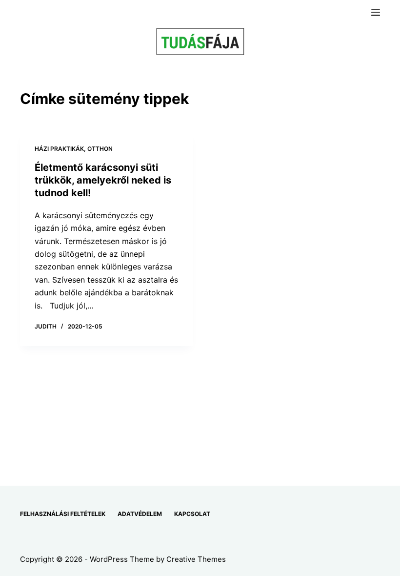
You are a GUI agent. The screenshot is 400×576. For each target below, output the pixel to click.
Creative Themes (196, 559)
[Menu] (375, 12)
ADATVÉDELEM (140, 513)
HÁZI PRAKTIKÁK (59, 148)
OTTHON (100, 148)
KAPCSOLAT (192, 513)
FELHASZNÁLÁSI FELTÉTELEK (62, 513)
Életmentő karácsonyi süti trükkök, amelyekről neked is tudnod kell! (103, 180)
